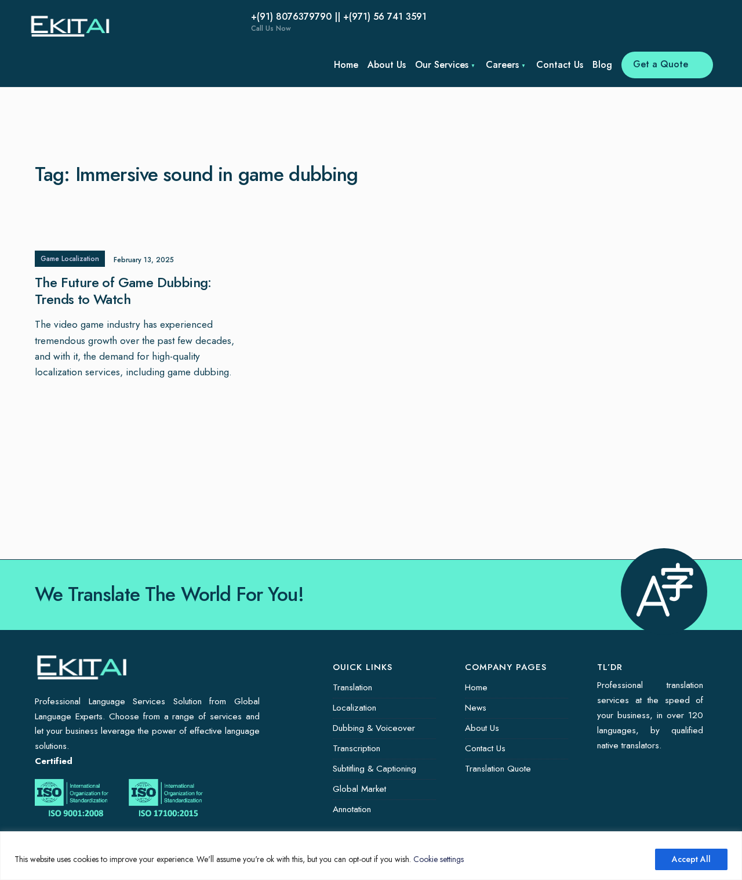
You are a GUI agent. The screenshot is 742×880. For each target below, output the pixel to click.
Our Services (441, 64)
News (475, 707)
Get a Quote (662, 64)
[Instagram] (179, 23)
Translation (352, 687)
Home (346, 64)
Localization (354, 707)
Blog (602, 64)
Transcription (356, 748)
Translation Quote (498, 768)
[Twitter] (162, 23)
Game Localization (70, 259)
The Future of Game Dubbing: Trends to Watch (123, 291)
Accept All (691, 859)
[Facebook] (145, 23)
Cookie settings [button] (438, 859)
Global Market (359, 789)
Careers (502, 64)
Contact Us (559, 64)
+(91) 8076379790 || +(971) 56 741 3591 (339, 22)
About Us (387, 64)
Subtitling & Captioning (374, 768)
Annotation (352, 809)
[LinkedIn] (197, 23)
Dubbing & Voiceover (374, 728)
